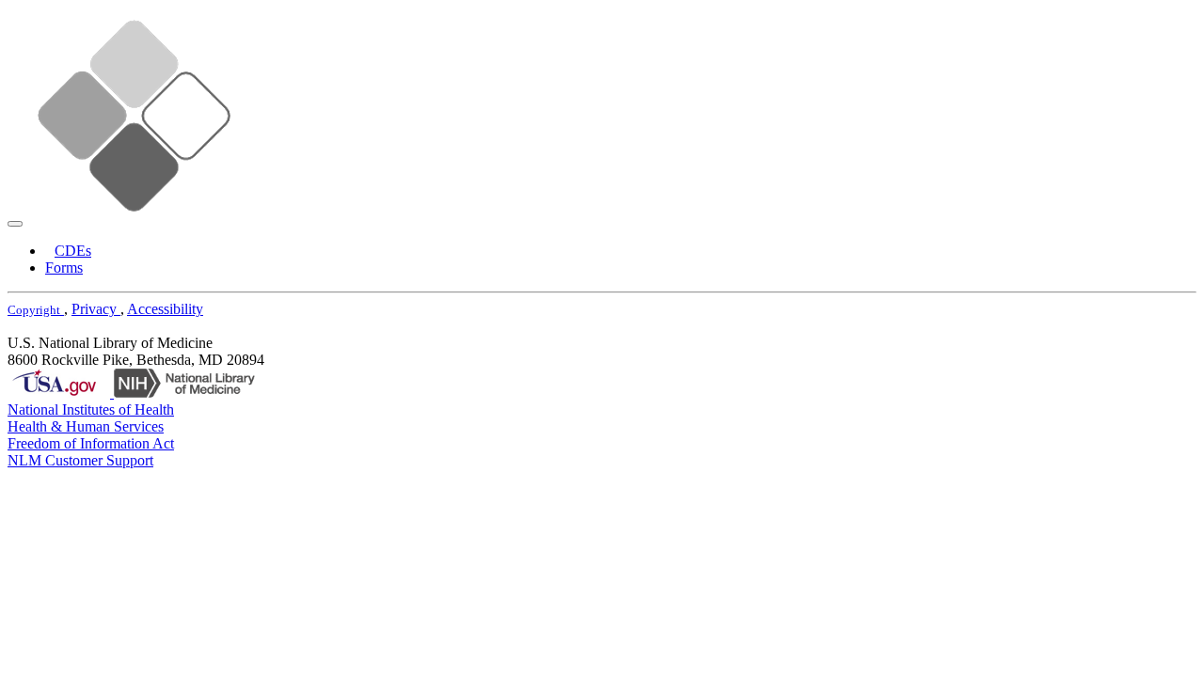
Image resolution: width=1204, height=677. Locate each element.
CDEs (73, 251)
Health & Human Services (86, 426)
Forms (64, 268)
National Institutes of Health (91, 409)
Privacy (95, 309)
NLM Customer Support (80, 460)
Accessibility (165, 309)
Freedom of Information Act (91, 443)
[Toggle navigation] (15, 224)
